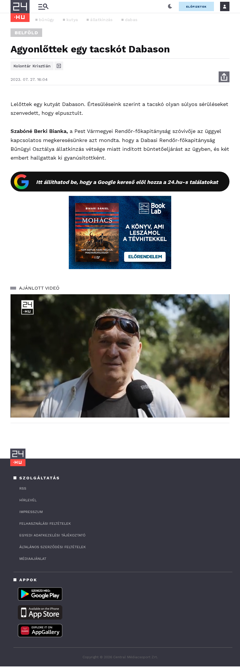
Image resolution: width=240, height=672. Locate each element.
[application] (120, 356)
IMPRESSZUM (31, 512)
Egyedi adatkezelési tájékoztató (52, 535)
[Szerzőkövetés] (58, 65)
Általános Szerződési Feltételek (52, 547)
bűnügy (46, 19)
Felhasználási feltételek (45, 523)
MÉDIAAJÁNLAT (32, 559)
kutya (72, 19)
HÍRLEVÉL (28, 500)
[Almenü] (43, 6)
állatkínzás (101, 19)
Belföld (26, 32)
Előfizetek (196, 6)
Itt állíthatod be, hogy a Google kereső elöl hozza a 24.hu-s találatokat (127, 182)
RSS (22, 488)
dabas (131, 19)
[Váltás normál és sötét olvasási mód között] (170, 6)
